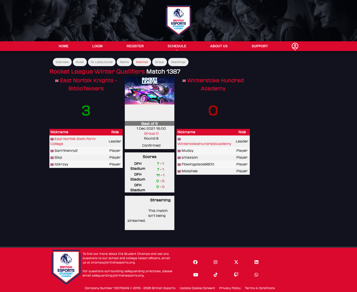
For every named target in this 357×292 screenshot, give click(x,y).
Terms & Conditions (260, 288)
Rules (80, 62)
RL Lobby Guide (102, 62)
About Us (219, 46)
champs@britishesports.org (113, 262)
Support (260, 46)
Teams (124, 62)
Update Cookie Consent (197, 288)
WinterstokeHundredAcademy (204, 144)
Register (135, 46)
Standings (178, 62)
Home (64, 46)
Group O (151, 133)
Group (159, 62)
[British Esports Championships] (179, 21)
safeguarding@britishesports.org (118, 275)
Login (97, 46)
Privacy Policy (230, 288)
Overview (62, 62)
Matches (142, 62)
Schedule (177, 46)
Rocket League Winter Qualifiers (97, 71)
